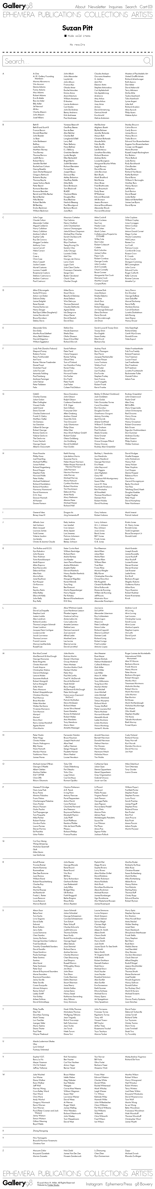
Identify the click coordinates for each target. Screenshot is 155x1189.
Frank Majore (39, 667)
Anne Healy (69, 494)
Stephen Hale (39, 472)
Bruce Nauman (70, 737)
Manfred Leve (70, 638)
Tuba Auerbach (132, 98)
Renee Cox (130, 242)
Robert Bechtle (39, 202)
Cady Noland (131, 735)
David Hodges (131, 453)
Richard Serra (70, 949)
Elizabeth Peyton (71, 815)
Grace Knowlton (101, 578)
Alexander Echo (40, 327)
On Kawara (38, 584)
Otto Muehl (130, 711)
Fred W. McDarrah (72, 678)
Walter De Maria (40, 706)
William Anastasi (71, 98)
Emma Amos (69, 93)
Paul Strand (130, 968)
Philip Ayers (130, 112)
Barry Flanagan (101, 351)
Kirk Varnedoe (70, 1056)
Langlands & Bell (71, 138)
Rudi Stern (129, 943)
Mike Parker (38, 817)
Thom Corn (130, 228)
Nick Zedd (68, 1150)
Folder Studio (53, 1185)
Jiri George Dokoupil (103, 309)
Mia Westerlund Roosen (104, 900)
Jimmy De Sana (40, 938)
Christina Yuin (39, 1143)
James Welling (70, 1107)
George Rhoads (71, 865)
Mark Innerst (130, 512)
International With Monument (133, 657)
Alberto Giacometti (41, 446)
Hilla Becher (38, 199)
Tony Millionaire (101, 681)
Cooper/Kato (100, 283)
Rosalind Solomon (102, 977)
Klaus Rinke (69, 900)
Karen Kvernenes (132, 595)
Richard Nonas (131, 737)
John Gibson (69, 396)
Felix (35, 387)
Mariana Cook (100, 278)
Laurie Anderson (71, 104)
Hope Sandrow (39, 952)
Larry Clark (69, 261)
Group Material (71, 661)
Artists (141, 14)
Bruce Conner (100, 272)
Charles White (100, 1080)
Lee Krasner (130, 570)
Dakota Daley (39, 298)
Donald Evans (131, 336)
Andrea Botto (100, 157)
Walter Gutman (132, 444)
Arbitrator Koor (101, 598)
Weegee (67, 1085)
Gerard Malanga (40, 672)
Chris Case (37, 259)
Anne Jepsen (69, 530)
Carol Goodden (101, 405)
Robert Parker (39, 820)
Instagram (94, 1183)
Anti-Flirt (98, 82)
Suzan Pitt (98, 820)
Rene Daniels (38, 304)
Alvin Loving (130, 613)
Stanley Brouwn (132, 124)
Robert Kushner (132, 592)
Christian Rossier (132, 870)
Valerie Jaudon (39, 536)
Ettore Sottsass (100, 990)
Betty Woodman (132, 1107)
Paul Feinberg (39, 376)
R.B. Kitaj (68, 601)
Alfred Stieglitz (131, 960)
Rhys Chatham (70, 242)
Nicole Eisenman (71, 330)
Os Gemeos (38, 421)
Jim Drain (98, 320)
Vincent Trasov (100, 1020)
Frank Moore (131, 666)
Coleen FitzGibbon (72, 387)
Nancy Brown (131, 135)
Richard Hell (69, 505)
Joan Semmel (70, 946)
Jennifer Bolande (101, 133)
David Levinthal (71, 646)
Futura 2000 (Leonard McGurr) (73, 696)
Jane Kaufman (39, 578)
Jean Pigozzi (100, 803)
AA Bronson (99, 199)
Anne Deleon (69, 298)
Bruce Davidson (40, 318)
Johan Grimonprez (133, 410)
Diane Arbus (99, 101)
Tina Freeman (131, 356)
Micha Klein (99, 556)
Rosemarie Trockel (102, 1028)
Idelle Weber (69, 1077)
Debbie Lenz (69, 627)
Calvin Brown (131, 127)
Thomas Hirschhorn (102, 495)
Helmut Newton (101, 743)
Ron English (99, 333)
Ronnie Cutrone (132, 278)
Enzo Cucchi (130, 259)
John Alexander (71, 76)
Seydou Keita (39, 590)
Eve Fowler (99, 373)
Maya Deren (69, 315)
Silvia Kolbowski (101, 587)
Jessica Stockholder (133, 966)
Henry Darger (39, 309)
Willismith (98, 1113)
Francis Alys (69, 84)
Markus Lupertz (132, 627)
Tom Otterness (131, 766)
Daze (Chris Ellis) (71, 339)
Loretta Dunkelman (133, 312)
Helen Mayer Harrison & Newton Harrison (74, 465)
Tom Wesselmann (71, 1119)
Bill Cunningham (132, 264)
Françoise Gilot (70, 410)
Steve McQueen (71, 702)
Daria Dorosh (100, 315)
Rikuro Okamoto (40, 780)
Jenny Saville (38, 979)
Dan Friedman (131, 365)
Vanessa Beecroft (71, 124)
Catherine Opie (101, 763)
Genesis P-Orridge (41, 787)
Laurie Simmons (101, 910)
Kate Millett (99, 678)
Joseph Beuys (69, 171)
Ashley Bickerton (71, 177)
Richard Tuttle (131, 1017)
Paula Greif (130, 399)
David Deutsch (70, 318)
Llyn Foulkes (99, 370)
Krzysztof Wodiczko (134, 1093)
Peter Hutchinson (132, 503)
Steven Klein (99, 559)
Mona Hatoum (70, 480)
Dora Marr (38, 720)
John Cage (38, 217)
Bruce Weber (69, 1074)
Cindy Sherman (70, 977)
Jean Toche (69, 1025)
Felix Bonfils (99, 144)
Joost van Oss (100, 780)
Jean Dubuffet (131, 298)
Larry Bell (68, 141)
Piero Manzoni (39, 689)
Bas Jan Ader (39, 100)
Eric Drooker (130, 293)
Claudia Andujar (101, 73)
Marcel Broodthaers (103, 205)
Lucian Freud (131, 359)
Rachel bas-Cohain (41, 166)
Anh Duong (130, 315)
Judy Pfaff (68, 817)
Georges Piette (100, 801)
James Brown (131, 133)
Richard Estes (131, 330)
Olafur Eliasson (70, 336)
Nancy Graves (100, 444)
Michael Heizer (70, 502)
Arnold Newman (101, 735)
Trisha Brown (130, 138)
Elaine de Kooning (102, 590)
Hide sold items (79, 35)
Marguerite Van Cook (104, 275)
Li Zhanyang (100, 1150)
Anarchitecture (70, 95)
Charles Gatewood (41, 413)
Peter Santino (39, 957)
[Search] (77, 62)
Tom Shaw (68, 974)
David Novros (131, 748)
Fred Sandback (39, 943)
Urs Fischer (68, 376)
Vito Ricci (68, 873)
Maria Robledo (101, 881)
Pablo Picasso (100, 792)
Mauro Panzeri (39, 806)
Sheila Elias (68, 333)
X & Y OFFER (38, 774)
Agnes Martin (39, 725)
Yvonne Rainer (39, 865)
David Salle (38, 921)
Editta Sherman (70, 979)
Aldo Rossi (129, 867)
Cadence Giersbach (72, 402)
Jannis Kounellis (132, 554)
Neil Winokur (131, 1082)
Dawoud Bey (69, 174)
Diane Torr (68, 1034)
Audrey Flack (100, 348)
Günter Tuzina (131, 1023)
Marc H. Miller (100, 675)
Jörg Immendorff (71, 515)
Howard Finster (70, 373)
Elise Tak (36, 1011)
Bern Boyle (99, 174)
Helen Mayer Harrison (73, 461)
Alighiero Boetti (101, 127)
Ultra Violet (99, 1062)
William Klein (100, 562)
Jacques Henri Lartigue (43, 630)
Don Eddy (37, 330)
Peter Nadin (38, 735)
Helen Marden (39, 703)
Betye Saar (38, 913)
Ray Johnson (100, 527)
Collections (105, 14)
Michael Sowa (100, 993)
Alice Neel (68, 743)
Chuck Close (69, 278)
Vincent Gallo (39, 405)
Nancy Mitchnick (101, 697)
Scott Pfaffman (70, 820)
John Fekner (38, 381)
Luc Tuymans (130, 1020)
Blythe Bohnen (100, 130)
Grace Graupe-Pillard (104, 441)
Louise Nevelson (71, 757)
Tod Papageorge (40, 812)
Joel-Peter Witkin (132, 1091)
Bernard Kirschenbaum (74, 598)
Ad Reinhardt (39, 892)
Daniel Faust (38, 365)
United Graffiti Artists (134, 76)
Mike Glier (68, 430)
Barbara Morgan (132, 675)
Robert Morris (131, 689)
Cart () (146, 6)
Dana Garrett (39, 410)
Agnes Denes (69, 309)
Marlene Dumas (132, 306)
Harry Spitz (130, 910)
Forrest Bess (69, 169)
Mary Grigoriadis (133, 407)
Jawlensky (37, 539)
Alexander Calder (41, 223)
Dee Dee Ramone (40, 873)
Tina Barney (38, 152)
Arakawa (98, 95)
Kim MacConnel (40, 653)
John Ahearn (38, 114)
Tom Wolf (129, 1099)
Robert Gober (70, 435)
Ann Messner (100, 653)
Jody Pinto (99, 809)
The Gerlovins (39, 438)
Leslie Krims (130, 573)
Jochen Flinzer (100, 359)
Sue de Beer (69, 130)
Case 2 (36, 256)
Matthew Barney (40, 149)
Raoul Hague (39, 470)
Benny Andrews (70, 112)
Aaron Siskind (100, 918)
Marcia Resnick (39, 903)
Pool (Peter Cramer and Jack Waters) (45, 1111)
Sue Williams (100, 1110)
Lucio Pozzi (130, 798)
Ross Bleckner (70, 199)
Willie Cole (99, 239)
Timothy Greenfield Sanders (45, 946)
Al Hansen (37, 500)
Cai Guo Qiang (39, 841)
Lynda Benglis (70, 155)
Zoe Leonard (69, 632)
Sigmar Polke (100, 831)
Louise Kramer (131, 562)
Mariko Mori (130, 680)
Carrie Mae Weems (72, 1088)
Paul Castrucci (39, 281)
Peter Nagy (38, 737)
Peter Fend (68, 351)
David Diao (69, 320)
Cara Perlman (70, 803)
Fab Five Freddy (132, 351)
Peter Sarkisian (39, 966)
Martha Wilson (131, 1074)
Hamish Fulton (131, 376)
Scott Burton (130, 191)
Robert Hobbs (100, 500)
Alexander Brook (101, 207)
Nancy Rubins (131, 884)
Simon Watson (39, 1118)
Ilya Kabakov (39, 551)
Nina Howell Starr (133, 918)
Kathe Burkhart (131, 174)
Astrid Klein (99, 551)
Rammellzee (38, 870)
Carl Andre (68, 106)
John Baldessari (40, 141)
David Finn (68, 370)
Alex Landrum (39, 618)
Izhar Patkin (38, 834)
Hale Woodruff (132, 1113)
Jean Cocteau (100, 220)
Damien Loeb (100, 635)
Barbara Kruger (132, 578)
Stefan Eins (68, 327)
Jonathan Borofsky (102, 152)
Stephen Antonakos (103, 87)
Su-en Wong (130, 1105)
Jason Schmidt (70, 910)
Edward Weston (101, 1077)
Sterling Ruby (131, 889)
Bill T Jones (99, 536)
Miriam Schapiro (40, 988)
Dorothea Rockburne (103, 887)
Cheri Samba (39, 935)
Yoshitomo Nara (40, 754)
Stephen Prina (131, 806)
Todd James (38, 533)
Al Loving (129, 610)
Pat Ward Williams (102, 1107)
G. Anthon (99, 79)
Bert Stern (129, 940)
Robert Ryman (131, 900)
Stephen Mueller (132, 713)
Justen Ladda (39, 616)
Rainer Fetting (70, 356)
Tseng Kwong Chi (71, 245)
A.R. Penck (68, 790)
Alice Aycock (130, 109)
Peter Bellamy (70, 144)
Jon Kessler (68, 559)
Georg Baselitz (39, 169)
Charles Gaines (39, 396)
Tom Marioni (38, 711)
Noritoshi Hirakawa (103, 486)
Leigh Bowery (100, 166)
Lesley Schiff (38, 993)
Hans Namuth (39, 748)
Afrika (35, 109)
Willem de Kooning (102, 592)
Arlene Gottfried (101, 421)
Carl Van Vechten (71, 1062)
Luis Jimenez (69, 533)
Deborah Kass (39, 570)
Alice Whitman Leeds (73, 607)
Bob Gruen (130, 427)
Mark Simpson (100, 916)
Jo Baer (36, 138)
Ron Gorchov (100, 407)
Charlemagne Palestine (43, 801)
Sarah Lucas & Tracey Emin (106, 327)
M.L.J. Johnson (101, 525)
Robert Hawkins (71, 486)
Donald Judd (131, 536)
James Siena (69, 990)
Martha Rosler (131, 862)
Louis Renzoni (39, 898)
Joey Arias (99, 104)
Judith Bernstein (70, 163)
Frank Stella (130, 935)
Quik (35, 849)
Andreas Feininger (41, 379)
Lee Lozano (130, 616)
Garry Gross (130, 416)
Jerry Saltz (37, 929)
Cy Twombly (130, 1034)
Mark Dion (99, 301)
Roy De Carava (40, 239)
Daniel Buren (130, 169)
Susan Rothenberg (133, 873)
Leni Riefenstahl (70, 884)
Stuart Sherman (70, 982)
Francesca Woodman (134, 1110)
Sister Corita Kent (71, 548)
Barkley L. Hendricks (103, 453)
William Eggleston (41, 341)
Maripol (36, 714)
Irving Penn (69, 792)
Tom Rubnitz (130, 887)
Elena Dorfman (101, 312)
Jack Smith (99, 943)
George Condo (101, 261)
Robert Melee (70, 716)
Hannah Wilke (100, 1099)
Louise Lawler (39, 632)
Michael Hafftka (40, 461)
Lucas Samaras (39, 932)
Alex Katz (37, 573)
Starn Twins (130, 1025)
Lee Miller (98, 672)
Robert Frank (100, 384)
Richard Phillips (70, 831)
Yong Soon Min (101, 683)
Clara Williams (100, 1105)
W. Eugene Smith (101, 954)
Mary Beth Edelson (41, 336)
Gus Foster (99, 367)
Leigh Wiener (100, 1091)
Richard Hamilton (40, 486)
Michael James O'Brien (43, 763)
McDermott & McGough (74, 689)
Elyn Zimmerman (101, 1156)
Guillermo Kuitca (132, 584)
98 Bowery (143, 1183)
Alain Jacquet (39, 527)
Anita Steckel (131, 921)
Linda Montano (101, 722)
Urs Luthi (129, 632)
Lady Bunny (130, 160)
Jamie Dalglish (39, 301)
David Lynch (130, 635)
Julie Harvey (69, 475)
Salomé (36, 924)
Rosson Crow (131, 253)
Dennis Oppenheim (102, 769)
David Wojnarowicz (134, 1096)
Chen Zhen (99, 1153)
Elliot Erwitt (99, 339)
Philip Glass (69, 427)
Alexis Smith (99, 932)
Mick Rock (99, 884)
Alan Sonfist (99, 979)
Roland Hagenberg (41, 467)
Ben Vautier (69, 1059)
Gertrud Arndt (100, 112)
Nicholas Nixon (101, 754)
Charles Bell (69, 135)
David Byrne (130, 205)
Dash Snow (99, 966)
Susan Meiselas (70, 711)
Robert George (39, 430)
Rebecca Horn (131, 475)
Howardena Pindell (102, 806)
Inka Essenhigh (131, 327)
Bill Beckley (38, 205)
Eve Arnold (99, 115)
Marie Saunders (40, 974)
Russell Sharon (70, 963)
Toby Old (68, 763)
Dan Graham (100, 427)
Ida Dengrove (70, 312)
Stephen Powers (132, 795)
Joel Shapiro (69, 960)
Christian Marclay (41, 695)
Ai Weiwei (68, 1102)
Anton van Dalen (40, 295)
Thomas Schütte (71, 932)
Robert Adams (39, 95)
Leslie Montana (101, 720)
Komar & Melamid (72, 713)
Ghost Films (69, 359)
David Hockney (101, 503)
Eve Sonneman (100, 985)
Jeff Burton (130, 188)
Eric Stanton (130, 916)
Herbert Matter (70, 670)
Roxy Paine (38, 792)
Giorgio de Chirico (72, 259)
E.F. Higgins (99, 470)
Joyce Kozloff (131, 556)
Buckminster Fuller (133, 373)
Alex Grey (129, 402)
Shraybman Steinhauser (135, 932)
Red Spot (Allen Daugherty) (45, 312)
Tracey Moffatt (100, 706)
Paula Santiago (39, 954)
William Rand (39, 878)
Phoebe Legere (70, 613)
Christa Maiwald (40, 664)
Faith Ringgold (70, 895)
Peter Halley (38, 478)
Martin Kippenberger (73, 590)
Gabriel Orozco (101, 777)
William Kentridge (72, 551)
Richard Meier (70, 705)
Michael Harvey (71, 478)
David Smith (99, 938)
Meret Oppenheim (102, 772)
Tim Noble (99, 757)
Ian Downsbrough (102, 318)
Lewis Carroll (39, 247)
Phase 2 (67, 828)
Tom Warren (38, 1107)
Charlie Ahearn (39, 112)
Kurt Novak (130, 743)
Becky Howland (132, 484)
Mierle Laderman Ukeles (43, 1041)
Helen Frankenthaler (134, 348)
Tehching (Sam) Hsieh (134, 489)
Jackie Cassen (39, 264)
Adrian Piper (100, 815)
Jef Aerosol (38, 106)
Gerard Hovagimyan (134, 481)
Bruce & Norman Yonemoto (45, 1140)
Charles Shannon (71, 954)
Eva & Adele (38, 98)
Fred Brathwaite (101, 185)
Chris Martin (38, 728)
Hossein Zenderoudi (72, 1156)
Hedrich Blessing (71, 202)
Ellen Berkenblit (70, 157)
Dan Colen (99, 241)
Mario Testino (39, 1025)
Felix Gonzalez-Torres (104, 402)
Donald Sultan (131, 985)
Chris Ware (38, 1096)
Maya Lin (98, 621)
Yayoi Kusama (131, 590)
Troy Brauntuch (101, 188)
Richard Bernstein (71, 166)
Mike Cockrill (100, 217)
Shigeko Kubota (132, 581)
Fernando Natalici (72, 735)
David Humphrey (132, 500)
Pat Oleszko (69, 769)
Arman (97, 106)
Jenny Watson (39, 1115)
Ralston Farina (39, 354)
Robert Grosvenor (133, 424)
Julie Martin (69, 653)
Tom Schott (68, 921)
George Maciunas (41, 658)
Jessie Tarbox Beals (41, 183)
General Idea (39, 512)
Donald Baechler (40, 133)
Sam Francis (99, 379)
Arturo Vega (69, 1065)
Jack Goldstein (100, 396)
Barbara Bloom (70, 207)
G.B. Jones (99, 541)
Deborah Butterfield (133, 199)
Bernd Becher (39, 196)
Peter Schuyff (69, 924)
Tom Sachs (37, 916)
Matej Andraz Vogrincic (135, 1056)
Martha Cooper (101, 280)
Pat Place (98, 826)
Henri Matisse (70, 664)
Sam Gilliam (69, 407)
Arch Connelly (100, 266)
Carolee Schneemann (73, 918)
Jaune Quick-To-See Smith (105, 946)
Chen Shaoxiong (71, 957)
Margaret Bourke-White (105, 163)
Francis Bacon (39, 130)
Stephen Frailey (101, 376)
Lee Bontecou (100, 149)
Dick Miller (99, 667)
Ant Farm (37, 359)
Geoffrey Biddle (71, 180)
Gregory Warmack (41, 1102)
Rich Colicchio (100, 250)
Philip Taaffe (38, 1009)
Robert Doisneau (101, 306)
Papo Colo (99, 255)
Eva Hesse (98, 464)
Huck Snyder (100, 971)
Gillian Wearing (40, 1121)
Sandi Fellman (70, 348)
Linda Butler (130, 196)
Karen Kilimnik (70, 581)
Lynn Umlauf (38, 1046)
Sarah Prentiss (131, 801)
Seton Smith (99, 952)
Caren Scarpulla (40, 985)
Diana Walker (39, 1080)
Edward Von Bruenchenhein (137, 141)
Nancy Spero (100, 996)
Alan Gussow (131, 438)
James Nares (39, 757)
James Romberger (102, 895)
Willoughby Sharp (72, 966)
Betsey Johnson (70, 541)
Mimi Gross (130, 418)
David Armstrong (102, 109)
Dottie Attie (130, 93)
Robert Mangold (40, 681)
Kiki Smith (98, 949)
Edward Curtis (131, 270)
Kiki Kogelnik (100, 581)
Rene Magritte (39, 661)
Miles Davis (69, 290)
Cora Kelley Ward (41, 1091)
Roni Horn (129, 478)
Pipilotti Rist (99, 862)
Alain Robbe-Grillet (103, 873)
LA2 (34, 607)
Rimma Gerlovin (40, 432)
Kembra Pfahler (71, 823)
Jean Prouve (130, 817)
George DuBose (132, 295)
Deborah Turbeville (133, 1011)
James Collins (100, 253)
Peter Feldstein (39, 384)
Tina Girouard (70, 421)
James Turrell (131, 1014)
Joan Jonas (99, 530)
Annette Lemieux (71, 624)
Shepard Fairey (40, 351)
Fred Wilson (99, 1119)
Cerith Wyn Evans (133, 333)
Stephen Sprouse (132, 913)
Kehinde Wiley (100, 1096)
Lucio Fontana (100, 362)
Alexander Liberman (103, 613)
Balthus (36, 144)
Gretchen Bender (71, 152)
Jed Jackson (38, 525)
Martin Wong (131, 1102)
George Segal (70, 940)
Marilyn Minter (100, 686)
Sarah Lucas (130, 621)
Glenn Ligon (99, 618)
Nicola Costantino (133, 236)
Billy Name (38, 746)
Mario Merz (69, 725)
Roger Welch (69, 1105)
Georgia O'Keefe (40, 766)
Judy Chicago (70, 250)
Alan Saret (37, 963)
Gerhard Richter (71, 881)
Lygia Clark (69, 264)
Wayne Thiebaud (40, 1034)
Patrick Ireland (131, 515)
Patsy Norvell (131, 740)
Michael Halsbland (41, 481)
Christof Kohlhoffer (102, 584)
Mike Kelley (38, 592)
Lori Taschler (38, 1020)
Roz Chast (68, 239)
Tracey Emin (99, 330)
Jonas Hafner (39, 464)
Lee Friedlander (132, 362)
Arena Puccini (131, 823)
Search (131, 6)
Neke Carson (39, 250)
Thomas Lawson (40, 638)
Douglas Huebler (132, 492)
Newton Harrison (71, 472)
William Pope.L (132, 787)
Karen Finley (69, 367)
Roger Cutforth (131, 272)
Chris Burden (130, 166)
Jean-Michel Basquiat (42, 171)
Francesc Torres (101, 1011)
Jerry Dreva (130, 290)
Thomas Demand (71, 304)
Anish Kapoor (39, 562)
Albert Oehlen (39, 769)
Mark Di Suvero (132, 990)
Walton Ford (100, 365)
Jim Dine (98, 298)
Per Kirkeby (69, 595)
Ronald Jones (131, 527)
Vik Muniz (129, 716)
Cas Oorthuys (70, 777)
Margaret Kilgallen (72, 578)
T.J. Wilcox (99, 1093)
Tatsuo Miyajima (101, 700)
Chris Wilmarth (101, 1116)
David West (69, 1121)
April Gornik (99, 418)
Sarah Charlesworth (72, 236)
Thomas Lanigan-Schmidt (44, 624)
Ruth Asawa (130, 82)
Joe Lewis (98, 607)
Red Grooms (130, 413)
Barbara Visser (100, 1065)
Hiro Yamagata (40, 1137)
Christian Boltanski (102, 138)
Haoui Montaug (101, 725)
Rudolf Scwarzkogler (73, 938)
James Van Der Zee (72, 1153)
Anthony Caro (39, 245)
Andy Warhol (39, 1099)
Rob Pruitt (129, 820)
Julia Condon (100, 264)
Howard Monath (101, 714)
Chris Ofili (37, 777)
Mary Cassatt (39, 261)
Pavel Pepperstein (71, 798)
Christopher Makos (41, 670)
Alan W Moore (131, 661)
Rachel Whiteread (102, 1085)
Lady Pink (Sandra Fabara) (45, 348)
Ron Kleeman (100, 548)
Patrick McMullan (71, 700)
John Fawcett (39, 370)
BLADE (67, 191)
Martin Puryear (132, 828)
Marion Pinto (100, 812)
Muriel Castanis (39, 267)
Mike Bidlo (68, 183)
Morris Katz (38, 576)
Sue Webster (69, 1082)
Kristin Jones (130, 522)
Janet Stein (130, 927)
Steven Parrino (39, 828)
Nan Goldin (69, 446)
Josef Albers (38, 117)
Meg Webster (70, 1080)
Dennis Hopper (131, 472)
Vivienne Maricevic (41, 708)
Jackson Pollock (101, 834)
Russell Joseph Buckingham (137, 152)
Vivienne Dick (100, 290)
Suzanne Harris (70, 459)
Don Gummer (131, 432)
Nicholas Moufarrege (134, 705)
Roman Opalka (70, 780)
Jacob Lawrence (40, 635)
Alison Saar (38, 910)
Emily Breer (99, 191)
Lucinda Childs (70, 253)
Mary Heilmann (71, 497)
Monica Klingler (101, 570)
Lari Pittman (99, 823)
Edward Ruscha (132, 898)
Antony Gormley (101, 416)
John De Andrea (71, 109)
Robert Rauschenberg (42, 881)
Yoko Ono (68, 772)
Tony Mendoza (70, 722)
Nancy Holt (130, 461)
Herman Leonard (71, 630)
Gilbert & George (40, 427)
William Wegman (71, 1091)
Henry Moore (131, 669)
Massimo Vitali (100, 1068)
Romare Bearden (40, 188)
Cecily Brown (131, 130)
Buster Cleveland (71, 275)
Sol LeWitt (99, 610)
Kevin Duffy (130, 304)
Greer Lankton (39, 627)
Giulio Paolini (39, 809)
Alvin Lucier (130, 624)
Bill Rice (67, 876)
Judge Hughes (131, 495)
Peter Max (68, 672)
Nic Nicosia (99, 746)
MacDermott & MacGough (45, 656)
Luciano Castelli (40, 270)
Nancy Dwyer (131, 320)
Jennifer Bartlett (40, 163)
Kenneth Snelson (101, 963)
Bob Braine (99, 180)
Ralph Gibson (70, 399)
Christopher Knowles (103, 576)
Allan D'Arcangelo (41, 290)
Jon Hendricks (100, 456)
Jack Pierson (99, 798)
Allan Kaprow (39, 565)
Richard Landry (40, 621)
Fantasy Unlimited (41, 1049)
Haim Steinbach (132, 929)
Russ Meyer (99, 656)
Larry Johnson (100, 522)
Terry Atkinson (131, 90)
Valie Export (130, 339)
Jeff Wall (37, 1085)
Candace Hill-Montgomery (106, 478)
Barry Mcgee (69, 686)
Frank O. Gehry (40, 416)
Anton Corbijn (131, 225)
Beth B (35, 124)
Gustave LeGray (71, 616)
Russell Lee (37, 646)
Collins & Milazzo (102, 664)
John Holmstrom (132, 459)
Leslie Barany (39, 146)
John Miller (99, 670)
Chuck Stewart (131, 957)
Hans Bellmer (69, 146)
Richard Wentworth (72, 1113)
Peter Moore (130, 672)
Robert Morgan (132, 677)
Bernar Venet (69, 1068)
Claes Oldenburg (71, 766)
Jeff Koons (99, 595)
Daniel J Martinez (71, 658)
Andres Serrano (71, 952)
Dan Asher (129, 84)
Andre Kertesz (70, 556)
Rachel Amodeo (71, 90)
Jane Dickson (100, 293)
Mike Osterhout (132, 763)
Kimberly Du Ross (132, 865)
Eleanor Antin (100, 84)
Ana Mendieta (70, 719)
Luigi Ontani (69, 774)
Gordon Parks (39, 823)
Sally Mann (38, 686)
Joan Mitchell (100, 692)
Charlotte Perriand (72, 806)
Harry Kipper (69, 592)
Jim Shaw (68, 968)
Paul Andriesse (70, 118)
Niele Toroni (69, 1031)
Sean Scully (69, 935)
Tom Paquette (39, 815)
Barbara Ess (99, 341)
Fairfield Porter (131, 790)
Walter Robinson (101, 878)
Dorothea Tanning (41, 1014)
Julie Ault (129, 104)
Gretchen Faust (39, 367)
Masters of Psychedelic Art (136, 73)
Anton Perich (69, 801)
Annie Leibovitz (70, 618)
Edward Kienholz (71, 570)
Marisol (36, 717)
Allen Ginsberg (70, 413)
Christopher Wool (133, 1119)
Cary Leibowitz (70, 621)
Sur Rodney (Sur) (132, 988)
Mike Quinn (38, 852)
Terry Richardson (71, 878)
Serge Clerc (69, 272)
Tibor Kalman (39, 556)
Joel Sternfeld (131, 949)
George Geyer (39, 444)
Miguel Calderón (40, 225)
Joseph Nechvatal (72, 740)
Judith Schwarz (70, 929)
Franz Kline (99, 567)
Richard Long (100, 638)
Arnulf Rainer (39, 862)
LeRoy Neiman (70, 746)
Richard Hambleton (41, 484)
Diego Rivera (100, 865)
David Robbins (100, 876)
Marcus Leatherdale (42, 644)
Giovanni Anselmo (102, 76)
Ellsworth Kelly (39, 595)
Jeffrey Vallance (40, 1068)
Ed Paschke (38, 831)
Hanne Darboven (40, 306)
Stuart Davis (69, 293)
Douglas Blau (69, 196)
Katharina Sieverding (73, 996)
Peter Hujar (130, 497)
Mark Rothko (131, 876)
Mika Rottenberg (132, 878)
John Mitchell (100, 695)
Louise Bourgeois (101, 160)
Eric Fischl (68, 379)
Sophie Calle (38, 236)
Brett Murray (130, 722)
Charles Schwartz (71, 927)
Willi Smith (99, 957)
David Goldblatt (71, 444)
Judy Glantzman (71, 424)
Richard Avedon (132, 106)
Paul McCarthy (70, 675)
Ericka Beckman (40, 207)
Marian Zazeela (40, 1156)
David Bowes (100, 169)
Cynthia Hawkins (71, 483)
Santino (36, 960)
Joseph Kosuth (131, 551)
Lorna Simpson (101, 913)
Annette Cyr (130, 281)
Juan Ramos (38, 876)
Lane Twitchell (131, 1028)
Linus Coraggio (132, 223)
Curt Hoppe (130, 470)
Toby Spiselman (101, 1001)
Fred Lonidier (100, 644)
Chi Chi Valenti (39, 1065)
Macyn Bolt (99, 135)
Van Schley (38, 996)
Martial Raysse (39, 889)
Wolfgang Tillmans (72, 1014)
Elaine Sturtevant (132, 974)
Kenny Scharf (39, 990)
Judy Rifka (68, 887)
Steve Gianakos (71, 394)
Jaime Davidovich (41, 315)
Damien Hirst (100, 497)
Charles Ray (38, 884)
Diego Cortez (131, 234)
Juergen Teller (39, 1023)
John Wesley (69, 1116)
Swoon (128, 996)
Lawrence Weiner (71, 1096)
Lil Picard (98, 787)
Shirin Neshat (69, 754)
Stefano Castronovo (42, 275)
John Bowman (100, 171)
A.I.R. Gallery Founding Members (43, 77)
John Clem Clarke (71, 267)
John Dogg (99, 304)
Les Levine (68, 641)
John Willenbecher (102, 1102)
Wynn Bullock (131, 157)
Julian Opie (99, 766)
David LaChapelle (41, 610)
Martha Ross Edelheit (42, 333)
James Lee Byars (132, 202)
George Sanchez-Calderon (45, 940)
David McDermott (71, 681)
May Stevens (130, 952)
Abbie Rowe (130, 881)
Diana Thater (39, 1028)
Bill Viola (98, 1059)
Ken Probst (130, 812)
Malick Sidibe (70, 988)
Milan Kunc (130, 587)
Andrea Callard (40, 234)
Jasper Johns (69, 539)
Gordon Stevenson (133, 954)
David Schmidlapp (41, 1001)
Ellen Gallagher (40, 402)
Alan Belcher (69, 133)
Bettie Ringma (70, 898)
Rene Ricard (69, 867)
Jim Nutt (129, 751)
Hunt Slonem (100, 927)
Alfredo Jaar (38, 522)
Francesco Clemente (72, 270)
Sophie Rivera (100, 867)
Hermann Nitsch (101, 751)
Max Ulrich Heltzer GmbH (75, 432)
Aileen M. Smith (101, 929)
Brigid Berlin (69, 160)
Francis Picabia (70, 834)
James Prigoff (131, 803)
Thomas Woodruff (133, 1116)
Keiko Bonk (99, 146)
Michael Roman (101, 892)
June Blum (68, 210)
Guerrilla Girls (70, 418)
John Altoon (69, 82)
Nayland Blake (70, 194)
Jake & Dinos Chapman (74, 231)
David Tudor (130, 1009)
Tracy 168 (98, 1017)
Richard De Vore (132, 1059)
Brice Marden (39, 700)
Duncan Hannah (40, 497)
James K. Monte (101, 728)
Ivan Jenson (69, 527)
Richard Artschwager (134, 79)
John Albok (69, 73)
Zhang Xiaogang (40, 1130)
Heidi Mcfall (69, 683)
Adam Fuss (130, 379)
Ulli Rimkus (68, 892)
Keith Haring (69, 453)
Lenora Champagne (73, 228)
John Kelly (37, 598)
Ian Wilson (99, 1121)
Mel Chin (67, 256)
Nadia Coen (99, 225)
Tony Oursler (130, 769)
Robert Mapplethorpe (42, 692)
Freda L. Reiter (39, 895)
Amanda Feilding (40, 373)
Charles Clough (70, 281)
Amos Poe (98, 828)
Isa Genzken (38, 424)
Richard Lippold (101, 630)
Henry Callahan (40, 231)
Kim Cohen (99, 228)
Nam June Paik (39, 790)
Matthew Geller (40, 418)
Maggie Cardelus (40, 242)
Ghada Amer (69, 87)
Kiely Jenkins (69, 522)
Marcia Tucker (100, 1034)
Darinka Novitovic (133, 746)
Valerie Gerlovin (40, 435)
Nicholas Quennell (41, 846)
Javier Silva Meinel (72, 708)
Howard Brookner (102, 210)
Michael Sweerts (132, 993)
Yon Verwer (99, 1056)
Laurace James (39, 530)
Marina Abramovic (41, 81)
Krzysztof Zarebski (41, 1153)
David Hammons (40, 492)
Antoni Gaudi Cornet (134, 231)
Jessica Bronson (101, 202)
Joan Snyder (100, 974)
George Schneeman (72, 916)
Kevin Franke (100, 387)
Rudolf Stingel (131, 963)
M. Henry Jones (132, 525)
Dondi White (100, 1082)
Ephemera (19, 14)
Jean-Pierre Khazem (73, 562)
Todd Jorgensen (132, 530)
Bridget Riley (69, 889)
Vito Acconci (38, 84)
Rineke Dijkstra (100, 295)
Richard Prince (131, 809)
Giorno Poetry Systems (135, 999)
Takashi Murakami (133, 719)
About (80, 6)
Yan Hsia (129, 486)
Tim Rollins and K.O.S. (42, 548)
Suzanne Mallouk (40, 678)
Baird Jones (99, 533)
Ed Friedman (130, 367)
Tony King (68, 584)
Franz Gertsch (39, 441)
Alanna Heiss (69, 500)
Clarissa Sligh (100, 924)
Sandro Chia (69, 247)
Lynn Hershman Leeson (74, 610)
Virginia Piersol (101, 795)
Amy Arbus (99, 98)
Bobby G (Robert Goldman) (106, 394)
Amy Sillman (69, 999)
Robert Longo (100, 641)
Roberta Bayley (40, 177)
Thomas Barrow (40, 155)
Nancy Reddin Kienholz (74, 573)
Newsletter (97, 6)
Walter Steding (131, 924)
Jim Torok (68, 1028)
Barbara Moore (132, 664)
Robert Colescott (101, 244)
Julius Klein (99, 554)
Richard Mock (100, 703)
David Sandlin (39, 949)
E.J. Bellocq (69, 149)
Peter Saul (37, 968)
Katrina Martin (70, 656)
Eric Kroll (129, 576)
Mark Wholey (100, 1088)
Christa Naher (39, 740)
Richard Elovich (70, 341)
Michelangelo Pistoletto (104, 817)
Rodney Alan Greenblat (104, 446)
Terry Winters (131, 1088)
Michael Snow (100, 968)
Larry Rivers (99, 870)
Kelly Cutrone (131, 275)
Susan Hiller (99, 481)
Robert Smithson (101, 960)
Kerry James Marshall (42, 722)
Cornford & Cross (132, 250)
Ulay (35, 1044)
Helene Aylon (131, 115)
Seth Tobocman (70, 1023)
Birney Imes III (39, 515)
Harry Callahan (40, 228)
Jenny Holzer (131, 464)
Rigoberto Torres (101, 1014)
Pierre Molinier (100, 711)
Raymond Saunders (41, 977)
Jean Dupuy (130, 318)
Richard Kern (69, 554)
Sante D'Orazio (40, 293)
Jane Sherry (69, 985)
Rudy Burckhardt (132, 163)
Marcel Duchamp (132, 301)
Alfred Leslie (69, 635)
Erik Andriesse (70, 115)
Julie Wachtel (39, 1074)
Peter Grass (99, 438)
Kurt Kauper (38, 581)
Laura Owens (131, 772)
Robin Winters (131, 1085)
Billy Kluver (99, 573)
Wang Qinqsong (40, 843)
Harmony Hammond (42, 489)
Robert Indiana (101, 515)
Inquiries (115, 6)
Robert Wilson (131, 1077)
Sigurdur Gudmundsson (135, 430)
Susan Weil (68, 1093)
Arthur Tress (99, 1025)
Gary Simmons (70, 1001)
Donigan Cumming (133, 261)
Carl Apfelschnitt (101, 90)
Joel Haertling (39, 459)
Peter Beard (38, 185)
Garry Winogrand (133, 1080)
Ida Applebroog (101, 93)
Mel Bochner (99, 124)
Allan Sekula (69, 943)
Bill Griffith (129, 405)
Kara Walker (38, 1082)
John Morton (131, 694)
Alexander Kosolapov (104, 601)
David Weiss (69, 1099)
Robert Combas (101, 258)
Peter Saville (38, 982)
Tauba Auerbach (132, 95)
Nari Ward (38, 1093)
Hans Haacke (39, 453)
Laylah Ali (68, 79)
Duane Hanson (39, 503)
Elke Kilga (68, 576)
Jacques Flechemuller (103, 356)
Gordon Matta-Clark (73, 667)
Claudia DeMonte (71, 306)
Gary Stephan (131, 938)
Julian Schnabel (70, 913)
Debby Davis (38, 320)
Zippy (127, 1150)
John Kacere (38, 554)
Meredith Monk (101, 717)
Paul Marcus (38, 697)
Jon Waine (37, 1077)
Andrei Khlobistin (71, 565)
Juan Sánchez (131, 1001)
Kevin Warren (39, 1105)
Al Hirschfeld (100, 492)
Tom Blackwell (70, 188)
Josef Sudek (130, 977)
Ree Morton (130, 697)
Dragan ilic (68, 512)
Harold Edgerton (40, 339)
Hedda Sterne (131, 946)
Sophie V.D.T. (39, 1056)
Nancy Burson (131, 185)
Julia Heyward (100, 467)
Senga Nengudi (71, 748)
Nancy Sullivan (131, 982)
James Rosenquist (102, 903)
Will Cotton (130, 239)
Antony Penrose (71, 795)
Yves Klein (98, 565)
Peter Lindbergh (101, 624)
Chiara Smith (100, 935)
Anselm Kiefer (70, 567)
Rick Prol (129, 815)
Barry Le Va (38, 1059)
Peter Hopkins (131, 467)
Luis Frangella (100, 381)
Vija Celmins (69, 220)
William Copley (132, 220)
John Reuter (69, 862)
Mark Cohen (100, 231)
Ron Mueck (130, 708)
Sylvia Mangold (40, 683)
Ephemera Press (119, 1183)
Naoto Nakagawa (41, 743)
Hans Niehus (100, 748)
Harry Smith (99, 940)
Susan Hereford (101, 459)
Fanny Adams (39, 89)
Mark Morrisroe (132, 691)
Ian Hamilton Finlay (72, 365)
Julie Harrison (70, 469)
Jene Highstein (100, 472)
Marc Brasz (99, 183)
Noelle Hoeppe (132, 456)
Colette (97, 247)
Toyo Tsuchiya (100, 1031)
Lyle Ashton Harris (72, 456)
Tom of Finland (70, 362)
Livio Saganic (39, 918)
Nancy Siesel (69, 993)
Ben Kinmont (69, 587)
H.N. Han (37, 495)
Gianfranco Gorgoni (103, 413)
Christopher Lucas (133, 618)
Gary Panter (38, 803)
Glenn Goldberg (71, 438)
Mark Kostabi (131, 548)
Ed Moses (129, 700)
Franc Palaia (38, 798)
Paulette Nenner (71, 751)
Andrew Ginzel (70, 416)
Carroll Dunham (132, 309)
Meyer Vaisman (40, 1062)
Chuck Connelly (101, 269)
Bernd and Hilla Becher (43, 194)
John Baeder (38, 135)
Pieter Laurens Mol (102, 708)
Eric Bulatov (130, 155)
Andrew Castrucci (40, 278)
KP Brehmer (99, 194)
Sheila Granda (100, 432)
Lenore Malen (39, 675)
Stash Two (129, 1031)
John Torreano (100, 1009)
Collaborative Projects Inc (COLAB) (105, 235)
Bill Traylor (99, 1023)
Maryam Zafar (39, 1150)
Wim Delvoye (70, 301)
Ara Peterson (69, 809)
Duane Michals (100, 658)
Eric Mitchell (99, 689)
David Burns (130, 177)
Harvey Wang (39, 1088)
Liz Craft (129, 245)
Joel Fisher (68, 384)
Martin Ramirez (40, 867)
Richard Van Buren (133, 171)
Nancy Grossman (133, 421)
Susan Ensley (100, 336)
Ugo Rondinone (101, 898)
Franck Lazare (39, 641)
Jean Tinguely (70, 1017)
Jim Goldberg (70, 441)
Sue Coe (98, 223)
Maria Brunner (131, 149)
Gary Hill (98, 475)
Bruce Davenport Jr (133, 533)
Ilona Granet (100, 435)
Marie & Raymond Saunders (45, 971)
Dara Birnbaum (70, 185)
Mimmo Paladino (40, 795)
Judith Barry (38, 157)
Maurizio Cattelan (72, 217)
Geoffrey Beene (71, 127)
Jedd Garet (38, 407)
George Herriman (102, 461)
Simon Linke (99, 627)
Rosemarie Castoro (41, 272)
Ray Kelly (37, 601)
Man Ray (37, 887)
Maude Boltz (100, 141)
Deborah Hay (70, 491)
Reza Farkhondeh (41, 356)
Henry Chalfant (70, 223)
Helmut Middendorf (103, 661)
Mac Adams (38, 92)
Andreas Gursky (132, 435)
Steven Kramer (131, 565)
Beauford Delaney (72, 295)
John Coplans (131, 217)
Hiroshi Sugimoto (132, 979)
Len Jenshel (69, 525)
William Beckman (40, 210)
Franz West (99, 1074)
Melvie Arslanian (101, 118)
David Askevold (132, 87)
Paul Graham (100, 430)
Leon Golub (99, 399)
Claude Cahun (39, 220)
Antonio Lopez (100, 646)
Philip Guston (131, 441)
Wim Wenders (70, 1110)
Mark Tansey (38, 1017)
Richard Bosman (101, 155)
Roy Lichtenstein (101, 616)
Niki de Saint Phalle (72, 826)
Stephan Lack (39, 613)
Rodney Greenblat (133, 394)
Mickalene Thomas (72, 1011)
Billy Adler (37, 103)
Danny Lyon (130, 638)
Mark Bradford (101, 177)
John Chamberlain (72, 225)
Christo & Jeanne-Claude (44, 541)
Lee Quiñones (39, 855)
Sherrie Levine (70, 644)
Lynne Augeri (131, 101)
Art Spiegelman (101, 999)
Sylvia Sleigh (100, 921)
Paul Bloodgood (71, 205)
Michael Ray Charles (73, 234)
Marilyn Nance (39, 751)
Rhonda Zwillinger (133, 1156)
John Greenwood (133, 396)
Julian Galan (38, 399)
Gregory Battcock (41, 174)
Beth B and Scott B (41, 127)
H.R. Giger (68, 405)
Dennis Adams (39, 86)
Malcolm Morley (132, 686)
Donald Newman (102, 740)
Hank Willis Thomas (72, 1009)
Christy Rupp (130, 895)
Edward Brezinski (102, 196)
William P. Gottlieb (102, 424)
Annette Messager (72, 727)
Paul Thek (37, 1031)
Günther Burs (131, 183)
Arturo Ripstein (70, 903)
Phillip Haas (38, 456)
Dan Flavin (99, 354)
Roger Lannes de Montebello (138, 653)
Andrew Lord (131, 607)
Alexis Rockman (101, 889)
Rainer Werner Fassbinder (44, 362)
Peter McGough (71, 692)
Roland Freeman (132, 354)
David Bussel (130, 194)
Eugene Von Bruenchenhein (137, 144)
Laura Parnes (39, 826)
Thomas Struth (131, 971)
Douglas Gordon (101, 410)
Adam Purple (131, 826)
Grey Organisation (102, 774)
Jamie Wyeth (131, 1121)
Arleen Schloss (39, 999)
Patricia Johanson (71, 536)
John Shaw (68, 971)
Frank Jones (99, 539)
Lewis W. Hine (100, 484)
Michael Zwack (132, 1153)
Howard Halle (39, 475)
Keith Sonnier (100, 988)
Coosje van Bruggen (134, 146)
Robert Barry (38, 160)
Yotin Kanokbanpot (41, 559)
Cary (35, 253)
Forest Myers (131, 725)
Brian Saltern (38, 927)
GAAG (36, 394)
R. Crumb (129, 256)
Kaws (35, 587)
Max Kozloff (130, 559)
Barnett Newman (101, 737)
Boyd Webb (38, 1124)
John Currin (130, 267)
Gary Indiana (100, 512)
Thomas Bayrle (39, 180)
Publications (59, 14)
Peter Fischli (69, 381)
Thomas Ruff (130, 892)
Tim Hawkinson (70, 489)
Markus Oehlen (39, 772)
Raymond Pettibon (72, 812)
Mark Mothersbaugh (134, 702)
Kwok (127, 598)
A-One (36, 73)
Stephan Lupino (132, 630)
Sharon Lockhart (101, 632)
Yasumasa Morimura (134, 683)
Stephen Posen (131, 792)
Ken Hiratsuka (100, 489)
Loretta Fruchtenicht (134, 370)
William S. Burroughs (134, 180)
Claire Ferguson (71, 354)
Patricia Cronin (131, 247)
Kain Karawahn (40, 567)
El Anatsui (68, 101)
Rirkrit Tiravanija (71, 1020)
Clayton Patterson (71, 787)
